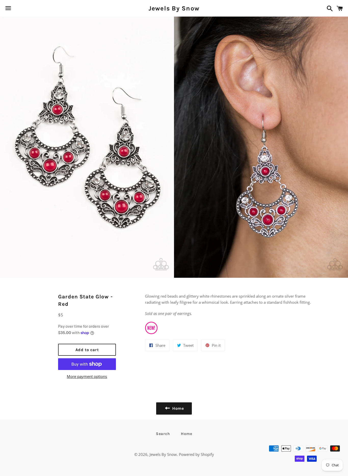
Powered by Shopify (196, 454)
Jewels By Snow (174, 8)
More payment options (87, 376)
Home (186, 433)
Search (163, 433)
